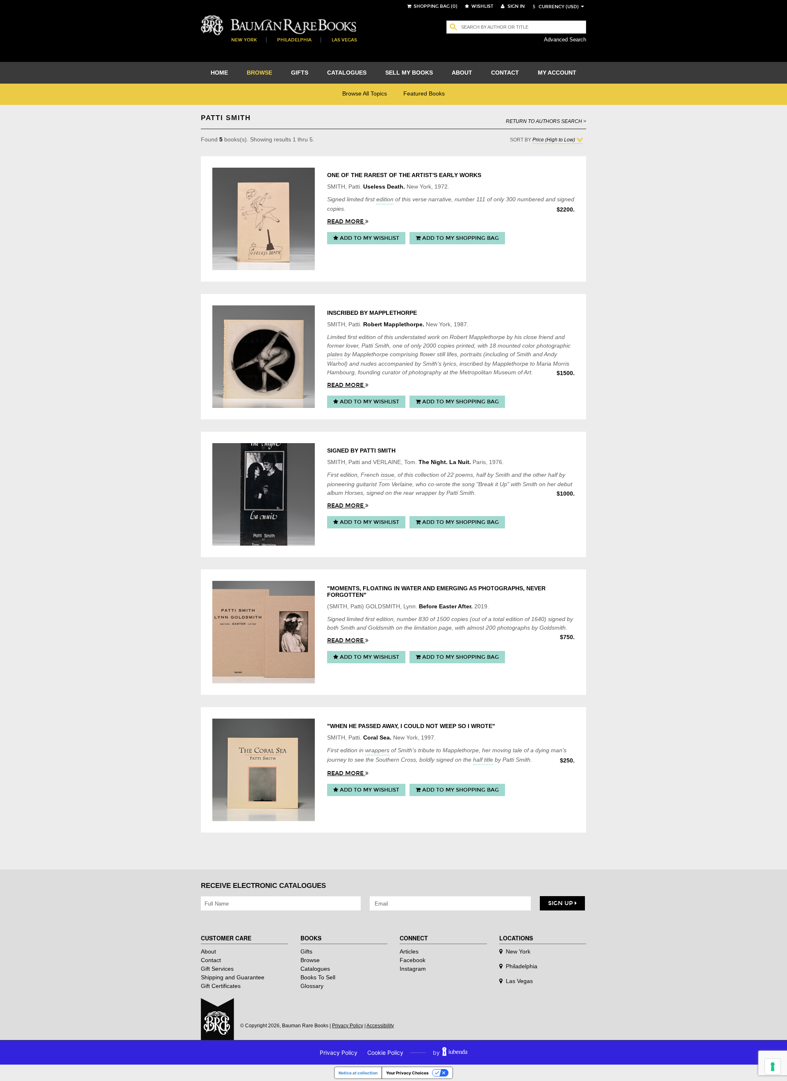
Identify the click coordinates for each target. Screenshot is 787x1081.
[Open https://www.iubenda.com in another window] (454, 1052)
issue (387, 474)
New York (244, 40)
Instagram (413, 968)
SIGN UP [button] (561, 903)
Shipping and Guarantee (232, 977)
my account (557, 72)
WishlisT (482, 6)
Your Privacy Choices (407, 1072)
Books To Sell (317, 977)
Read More (346, 221)
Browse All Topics (364, 93)
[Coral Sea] (263, 770)
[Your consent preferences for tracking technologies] (772, 1066)
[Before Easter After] (263, 632)
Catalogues (315, 968)
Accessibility (380, 1026)
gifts (299, 72)
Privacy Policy (347, 1026)
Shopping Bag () (434, 6)
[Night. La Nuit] (263, 494)
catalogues (346, 72)
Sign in (515, 6)
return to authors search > (546, 121)
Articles (409, 951)
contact (505, 72)
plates (335, 354)
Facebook (412, 960)
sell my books (409, 72)
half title (483, 759)
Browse (310, 960)
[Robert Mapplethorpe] (263, 356)
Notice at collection (358, 1072)
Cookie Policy (385, 1052)
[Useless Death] (263, 219)
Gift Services (217, 968)
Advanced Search (565, 39)
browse (259, 72)
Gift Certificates (221, 986)
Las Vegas (344, 40)
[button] (554, 6)
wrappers (377, 750)
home (219, 72)
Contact (211, 960)
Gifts (306, 951)
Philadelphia (294, 40)
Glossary (311, 986)
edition (385, 199)
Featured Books (424, 93)
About (208, 951)
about (462, 72)
